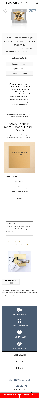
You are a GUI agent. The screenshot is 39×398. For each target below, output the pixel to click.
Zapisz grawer (11, 223)
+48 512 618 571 (19, 385)
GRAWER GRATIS (19, 337)
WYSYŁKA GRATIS (19, 314)
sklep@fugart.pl (19, 380)
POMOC (19, 361)
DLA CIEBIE (10, 282)
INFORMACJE (19, 355)
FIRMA (19, 368)
